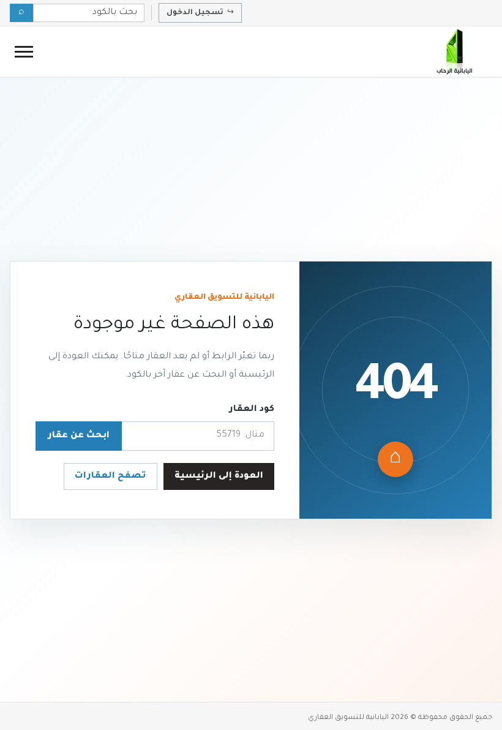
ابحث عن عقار (79, 436)
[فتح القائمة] (24, 52)
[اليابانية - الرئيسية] (453, 51)
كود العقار (251, 410)
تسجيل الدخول (200, 13)
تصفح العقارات (110, 476)
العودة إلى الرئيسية (218, 476)
